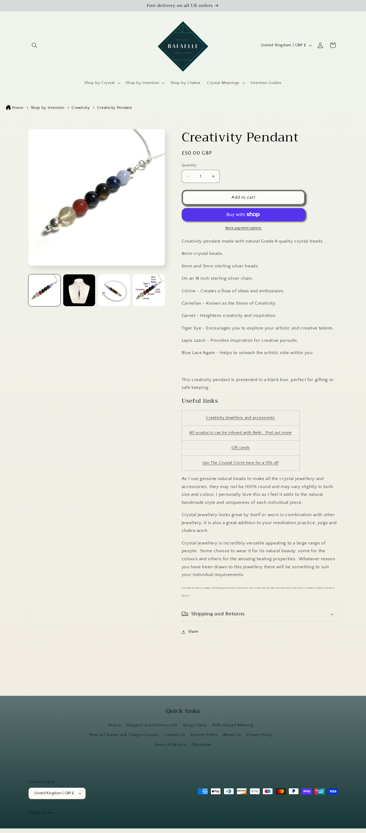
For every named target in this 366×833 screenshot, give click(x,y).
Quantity (189, 165)
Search (114, 725)
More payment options (243, 228)
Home (18, 107)
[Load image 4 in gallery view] (149, 290)
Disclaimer (202, 745)
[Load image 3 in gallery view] (114, 290)
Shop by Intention (48, 107)
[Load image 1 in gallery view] (44, 290)
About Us (232, 735)
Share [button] (193, 631)
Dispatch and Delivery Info (151, 725)
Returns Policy (204, 735)
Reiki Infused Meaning (232, 725)
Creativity (81, 107)
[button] (34, 45)
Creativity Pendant (114, 107)
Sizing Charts (195, 725)
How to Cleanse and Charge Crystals (124, 735)
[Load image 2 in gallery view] (79, 290)
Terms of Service (170, 745)
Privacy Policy (260, 735)
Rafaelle (48, 813)
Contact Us (174, 735)
